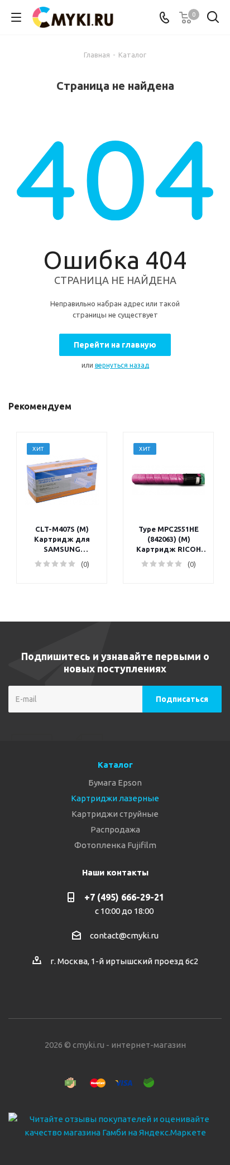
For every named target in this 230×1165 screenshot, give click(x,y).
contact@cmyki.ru (124, 935)
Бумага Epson (115, 782)
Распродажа (115, 829)
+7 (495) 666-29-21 (124, 897)
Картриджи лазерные (115, 798)
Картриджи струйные (115, 814)
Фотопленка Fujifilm (115, 845)
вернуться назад (122, 365)
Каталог (115, 764)
